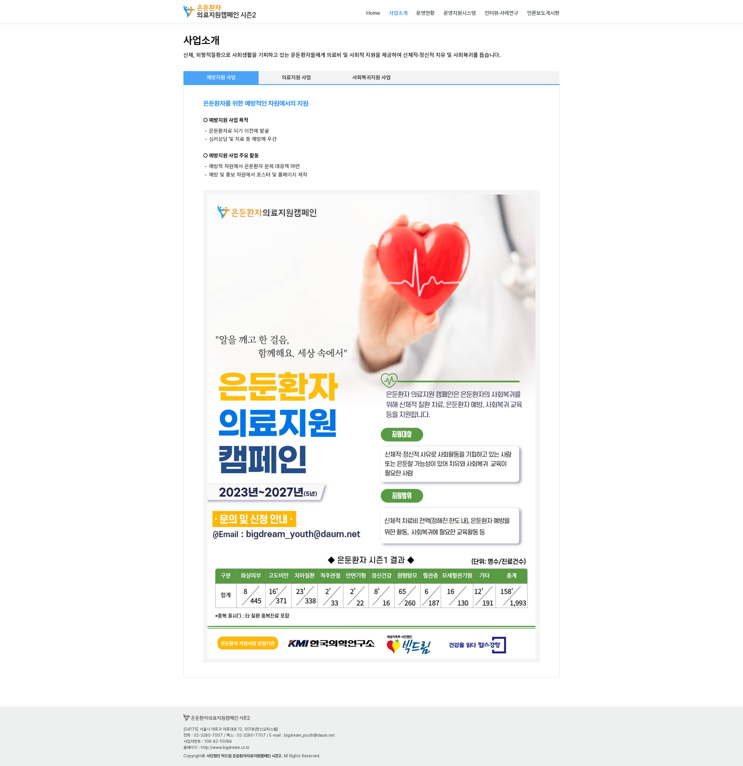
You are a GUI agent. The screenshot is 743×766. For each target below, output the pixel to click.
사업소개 (398, 13)
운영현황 (425, 13)
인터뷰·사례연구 (501, 13)
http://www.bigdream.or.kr (225, 747)
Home (373, 13)
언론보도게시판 (543, 13)
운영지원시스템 (459, 13)
